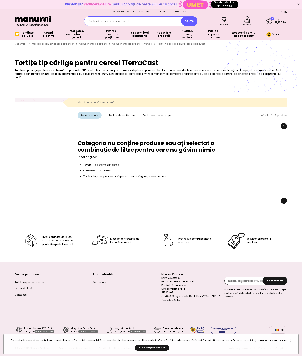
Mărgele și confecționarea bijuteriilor (53, 43)
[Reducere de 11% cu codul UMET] (151, 4)
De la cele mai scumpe (157, 115)
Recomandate (89, 115)
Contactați (179, 11)
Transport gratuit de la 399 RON (130, 11)
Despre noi (161, 11)
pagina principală (108, 165)
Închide (298, 4)
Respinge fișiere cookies (273, 340)
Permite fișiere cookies (152, 347)
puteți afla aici (245, 340)
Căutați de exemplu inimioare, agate (109, 21)
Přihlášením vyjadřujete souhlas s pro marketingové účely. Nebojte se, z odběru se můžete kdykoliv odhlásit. (255, 293)
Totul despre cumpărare (30, 282)
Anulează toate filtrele (97, 170)
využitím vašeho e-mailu (270, 289)
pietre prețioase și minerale (220, 74)
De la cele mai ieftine (122, 115)
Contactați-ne (92, 176)
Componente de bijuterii (93, 43)
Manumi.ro (21, 43)
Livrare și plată (23, 288)
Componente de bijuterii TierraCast (132, 43)
